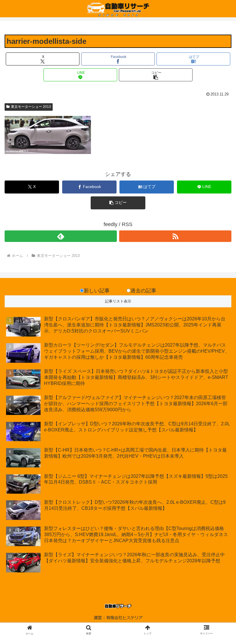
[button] (156, 74)
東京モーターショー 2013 (31, 107)
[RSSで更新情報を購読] (175, 236)
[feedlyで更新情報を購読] (61, 236)
